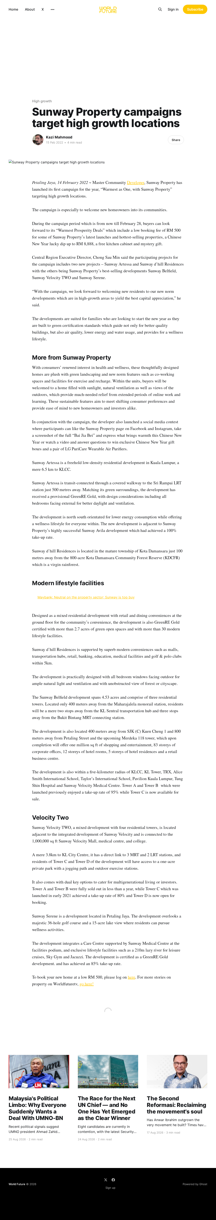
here (131, 977)
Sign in (173, 9)
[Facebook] (113, 1180)
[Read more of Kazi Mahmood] (38, 140)
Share (176, 140)
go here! (87, 984)
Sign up (110, 1187)
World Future (17, 1184)
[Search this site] (160, 9)
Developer (135, 182)
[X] (105, 1180)
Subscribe (195, 9)
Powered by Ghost (195, 1184)
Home (13, 9)
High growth (42, 101)
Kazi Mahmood (59, 137)
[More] (52, 9)
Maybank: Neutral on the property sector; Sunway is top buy (86, 597)
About (30, 9)
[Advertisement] (108, 50)
